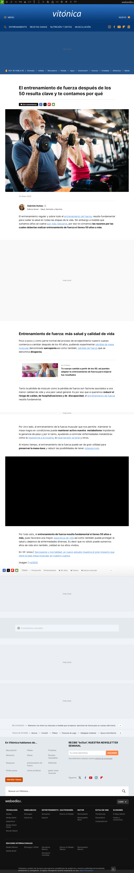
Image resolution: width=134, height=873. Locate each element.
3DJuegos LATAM (31, 847)
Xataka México (12, 847)
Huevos (95, 71)
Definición (52, 763)
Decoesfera (100, 818)
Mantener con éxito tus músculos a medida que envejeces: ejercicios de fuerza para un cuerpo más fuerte (71, 725)
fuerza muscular (90, 570)
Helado (63, 71)
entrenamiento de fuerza (78, 216)
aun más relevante (57, 223)
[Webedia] (13, 801)
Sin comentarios (30, 104)
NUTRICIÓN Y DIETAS (61, 27)
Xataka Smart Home (11, 826)
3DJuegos (28, 814)
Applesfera (10, 821)
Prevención (37, 570)
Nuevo (122, 17)
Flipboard (123, 26)
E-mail (53, 104)
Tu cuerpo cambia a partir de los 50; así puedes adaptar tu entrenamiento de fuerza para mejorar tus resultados (86, 371)
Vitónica (67, 13)
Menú (11, 17)
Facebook (114, 26)
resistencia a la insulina (41, 437)
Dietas (29, 755)
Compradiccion (101, 821)
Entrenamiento (50, 570)
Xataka (8, 814)
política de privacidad (103, 758)
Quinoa (34, 733)
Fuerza (75, 570)
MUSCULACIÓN (83, 27)
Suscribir (112, 753)
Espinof (45, 818)
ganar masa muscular (53, 771)
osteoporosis (92, 448)
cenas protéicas (34, 770)
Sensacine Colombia (46, 854)
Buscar (123, 791)
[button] (36, 205)
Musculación (11, 750)
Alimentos (117, 71)
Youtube (119, 26)
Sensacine (46, 814)
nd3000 (33, 562)
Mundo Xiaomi (12, 831)
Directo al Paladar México (67, 848)
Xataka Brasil (11, 851)
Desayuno (10, 763)
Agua (72, 71)
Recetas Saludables (53, 756)
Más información (86, 870)
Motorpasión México (82, 848)
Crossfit (44, 733)
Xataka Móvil (11, 818)
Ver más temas (14, 780)
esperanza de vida (64, 538)
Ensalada (105, 71)
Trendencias (100, 814)
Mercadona (52, 71)
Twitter (45, 104)
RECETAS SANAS (38, 27)
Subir (121, 802)
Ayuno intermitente (108, 733)
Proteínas (52, 750)
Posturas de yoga (69, 733)
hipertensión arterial (68, 437)
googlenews (128, 26)
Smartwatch (83, 71)
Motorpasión (82, 814)
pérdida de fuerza (87, 348)
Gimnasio (31, 71)
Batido (127, 71)
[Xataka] (2, 2)
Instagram (109, 26)
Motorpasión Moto (82, 819)
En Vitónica (65, 365)
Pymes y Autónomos (118, 819)
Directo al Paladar (67, 814)
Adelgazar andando (88, 733)
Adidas (41, 71)
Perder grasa (11, 770)
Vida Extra (28, 818)
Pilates (55, 733)
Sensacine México (46, 848)
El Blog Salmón (119, 814)
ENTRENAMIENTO (18, 27)
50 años (64, 570)
